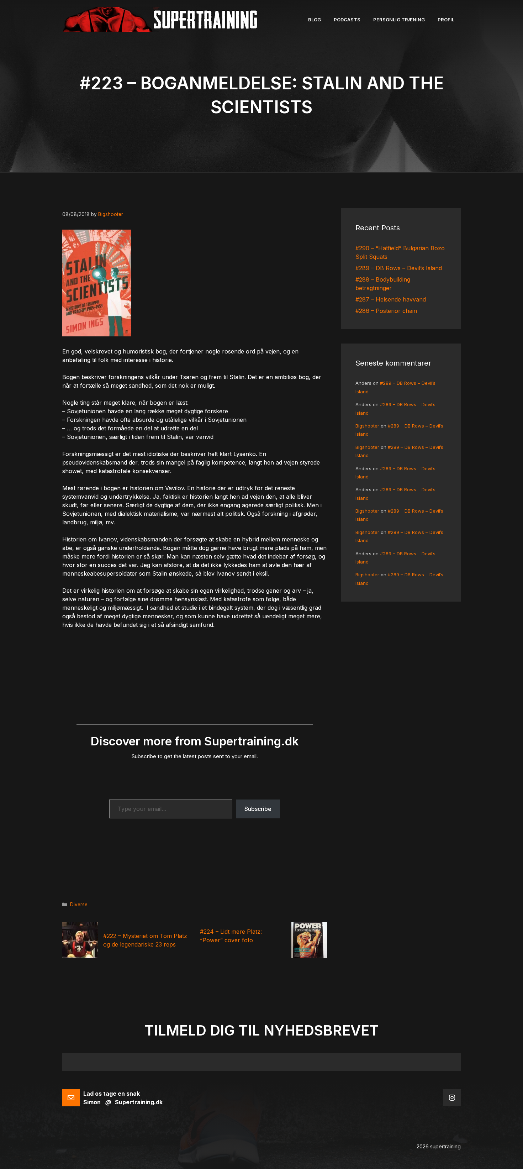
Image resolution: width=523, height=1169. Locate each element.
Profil (446, 19)
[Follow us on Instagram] (452, 1097)
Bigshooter (367, 426)
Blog (314, 19)
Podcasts (347, 19)
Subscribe (257, 808)
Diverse (79, 904)
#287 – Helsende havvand (390, 299)
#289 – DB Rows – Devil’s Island (398, 268)
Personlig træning (399, 19)
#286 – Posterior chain (386, 310)
